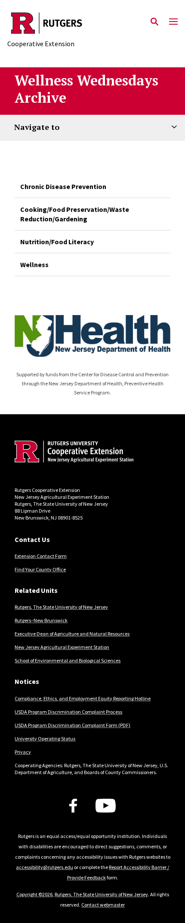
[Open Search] (154, 22)
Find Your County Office (40, 569)
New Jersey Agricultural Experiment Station (62, 647)
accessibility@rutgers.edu (44, 867)
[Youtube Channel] (106, 806)
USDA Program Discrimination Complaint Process (68, 712)
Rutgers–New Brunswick (41, 620)
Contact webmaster (103, 904)
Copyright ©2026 (34, 894)
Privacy (23, 752)
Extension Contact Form (41, 556)
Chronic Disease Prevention (63, 186)
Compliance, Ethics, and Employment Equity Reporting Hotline (83, 698)
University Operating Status (45, 738)
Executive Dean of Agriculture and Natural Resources (72, 633)
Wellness (34, 264)
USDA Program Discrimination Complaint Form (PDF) (72, 725)
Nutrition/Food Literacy (57, 241)
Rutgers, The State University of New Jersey (61, 607)
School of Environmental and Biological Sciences (67, 660)
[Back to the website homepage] (46, 23)
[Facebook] (73, 806)
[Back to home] (73, 452)
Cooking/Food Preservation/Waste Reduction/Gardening (74, 214)
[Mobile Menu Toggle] (173, 22)
